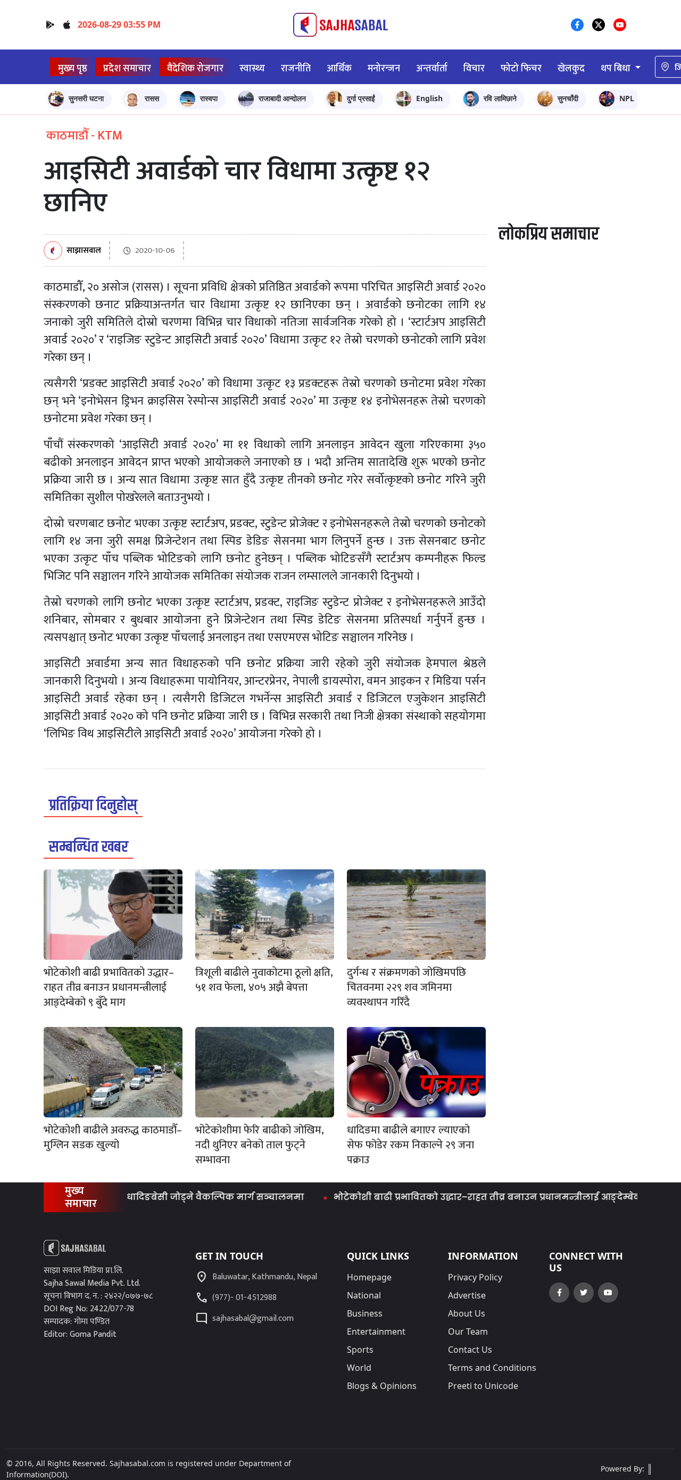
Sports (360, 1349)
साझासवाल (84, 251)
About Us (466, 1313)
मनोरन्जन (384, 68)
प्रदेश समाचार (127, 68)
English (429, 98)
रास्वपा (209, 98)
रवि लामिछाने (500, 98)
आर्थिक (339, 68)
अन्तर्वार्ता (431, 68)
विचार (474, 68)
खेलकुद (571, 68)
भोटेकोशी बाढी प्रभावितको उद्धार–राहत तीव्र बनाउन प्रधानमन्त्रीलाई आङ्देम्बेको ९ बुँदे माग (484, 1197)
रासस (152, 98)
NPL (626, 98)
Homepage (369, 1277)
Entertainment (376, 1331)
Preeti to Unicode (483, 1386)
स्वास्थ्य (252, 68)
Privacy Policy (475, 1277)
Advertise (467, 1295)
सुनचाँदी (568, 98)
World (359, 1368)
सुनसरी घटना (86, 98)
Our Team (468, 1331)
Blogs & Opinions (382, 1386)
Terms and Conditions (492, 1368)
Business (365, 1313)
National (364, 1295)
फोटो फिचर (521, 68)
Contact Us (470, 1349)
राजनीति (296, 68)
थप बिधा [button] (617, 68)
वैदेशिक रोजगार (195, 68)
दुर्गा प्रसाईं (361, 98)
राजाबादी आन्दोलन (282, 98)
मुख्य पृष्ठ (72, 68)
